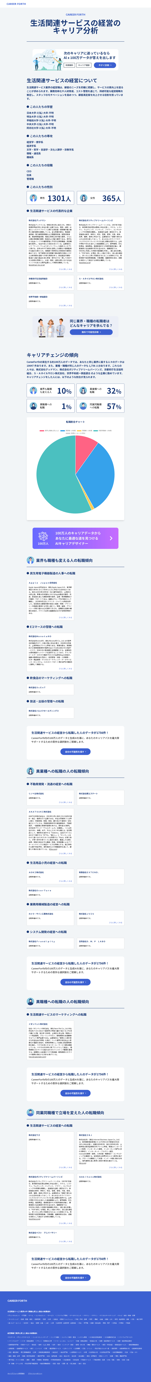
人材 (47, 1323)
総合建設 (81, 1356)
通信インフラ (103, 1356)
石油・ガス (133, 1352)
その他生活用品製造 (95, 1337)
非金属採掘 (67, 1360)
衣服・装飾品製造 (82, 1341)
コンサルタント (41, 1315)
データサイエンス (75, 1315)
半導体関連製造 (56, 1360)
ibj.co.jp (83, 1163)
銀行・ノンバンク (36, 1348)
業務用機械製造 (134, 1345)
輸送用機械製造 (45, 1364)
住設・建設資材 (14, 1352)
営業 (44, 1319)
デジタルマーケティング (108, 1315)
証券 (34, 1352)
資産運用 (114, 1348)
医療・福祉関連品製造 (125, 1341)
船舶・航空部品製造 (28, 1356)
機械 (96, 1319)
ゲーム (31, 1315)
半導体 (121, 1323)
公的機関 (77, 1348)
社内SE (26, 1323)
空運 (45, 1348)
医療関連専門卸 (14, 1345)
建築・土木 (108, 1319)
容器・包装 (56, 1364)
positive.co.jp (85, 262)
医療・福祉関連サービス (107, 1341)
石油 (80, 1323)
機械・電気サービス (93, 1345)
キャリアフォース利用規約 (16, 1373)
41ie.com (53, 849)
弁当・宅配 (110, 1360)
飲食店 (34, 1345)
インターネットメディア (40, 1337)
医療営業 (37, 1319)
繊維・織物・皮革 (14, 1356)
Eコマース (12, 1337)
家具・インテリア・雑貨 (65, 1345)
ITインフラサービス (24, 1337)
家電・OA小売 (80, 1345)
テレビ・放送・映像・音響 (126, 1315)
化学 (49, 1319)
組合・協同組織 (52, 1356)
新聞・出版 (39, 1323)
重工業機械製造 (26, 1352)
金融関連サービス (22, 1348)
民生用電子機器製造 (31, 1364)
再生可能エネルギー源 (102, 1348)
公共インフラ (67, 1348)
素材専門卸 (41, 1356)
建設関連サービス (55, 1348)
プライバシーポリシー (35, 1373)
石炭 (126, 1352)
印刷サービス (25, 1345)
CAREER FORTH (16, 3)
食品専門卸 (64, 1352)
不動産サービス (86, 1360)
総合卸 (74, 1356)
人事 (52, 1323)
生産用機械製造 (118, 1352)
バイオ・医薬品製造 (27, 1341)
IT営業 (24, 1315)
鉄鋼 (111, 1356)
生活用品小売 (93, 1352)
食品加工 (55, 1352)
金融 (101, 1319)
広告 (133, 1319)
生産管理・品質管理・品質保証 (66, 1323)
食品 (32, 1323)
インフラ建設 (55, 1337)
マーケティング (14, 1319)
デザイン (86, 1315)
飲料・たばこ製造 (44, 1345)
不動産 (128, 1323)
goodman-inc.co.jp (36, 265)
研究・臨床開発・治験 (122, 1319)
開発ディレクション (66, 1319)
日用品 (115, 1323)
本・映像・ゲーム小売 (16, 1364)
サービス (51, 1315)
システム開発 (82, 1337)
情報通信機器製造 (44, 1352)
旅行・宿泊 (82, 1364)
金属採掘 (11, 1348)
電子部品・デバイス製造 (16, 1360)
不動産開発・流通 (99, 1360)
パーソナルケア (14, 1341)
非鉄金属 (76, 1360)
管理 (90, 1319)
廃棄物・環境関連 (43, 1360)
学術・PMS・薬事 (81, 1319)
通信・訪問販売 (92, 1356)
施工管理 (140, 1319)
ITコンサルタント (14, 1315)
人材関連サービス (76, 1352)
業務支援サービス (120, 1345)
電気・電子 (106, 1323)
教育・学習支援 (108, 1345)
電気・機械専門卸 (121, 1356)
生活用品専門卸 (105, 1352)
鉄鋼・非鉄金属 (96, 1323)
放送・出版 (125, 1360)
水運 (85, 1352)
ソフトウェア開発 (61, 1315)
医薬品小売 (93, 1341)
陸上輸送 (73, 1364)
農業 (28, 1360)
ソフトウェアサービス (125, 1337)
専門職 (86, 1323)
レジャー (71, 1341)
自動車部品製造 (137, 1348)
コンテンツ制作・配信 (69, 1337)
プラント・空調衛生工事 (44, 1341)
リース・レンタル (60, 1341)
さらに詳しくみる (65, 269)
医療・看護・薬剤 (26, 1319)
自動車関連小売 (125, 1348)
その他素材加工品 (110, 1337)
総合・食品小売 (64, 1356)
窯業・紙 (65, 1364)
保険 (118, 1360)
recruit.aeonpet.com (37, 1057)
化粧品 (56, 1319)
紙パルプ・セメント (15, 1323)
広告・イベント (87, 1348)
